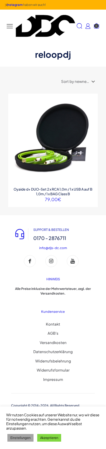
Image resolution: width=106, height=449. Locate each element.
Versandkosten (53, 342)
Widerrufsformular (53, 370)
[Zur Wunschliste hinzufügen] (92, 113)
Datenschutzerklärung (53, 351)
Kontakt (53, 324)
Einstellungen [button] (20, 438)
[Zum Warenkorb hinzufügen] (92, 99)
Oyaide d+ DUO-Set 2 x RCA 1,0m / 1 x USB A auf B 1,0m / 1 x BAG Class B (53, 191)
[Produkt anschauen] (92, 106)
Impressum (53, 379)
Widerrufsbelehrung (53, 361)
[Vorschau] (92, 121)
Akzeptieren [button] (49, 438)
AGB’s (53, 333)
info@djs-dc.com (53, 248)
